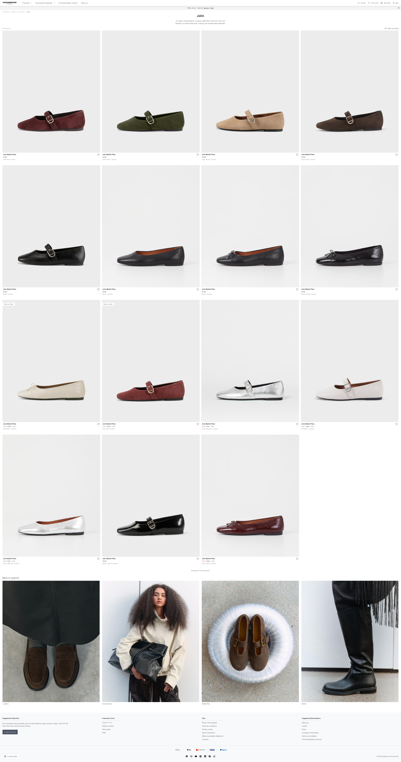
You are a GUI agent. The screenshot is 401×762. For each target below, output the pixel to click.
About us (305, 722)
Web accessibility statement (212, 736)
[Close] (398, 8)
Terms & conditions (209, 726)
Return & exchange (209, 722)
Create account (10, 732)
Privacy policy (207, 729)
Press (304, 729)
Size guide (106, 729)
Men (212, 8)
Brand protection (208, 733)
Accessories (107, 704)
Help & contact (108, 726)
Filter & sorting (392, 28)
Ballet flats (206, 704)
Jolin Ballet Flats (9, 154)
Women (206, 8)
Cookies (205, 739)
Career (304, 726)
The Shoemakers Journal (311, 739)
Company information (310, 733)
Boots (304, 704)
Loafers (6, 704)
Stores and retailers (309, 736)
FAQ (104, 733)
